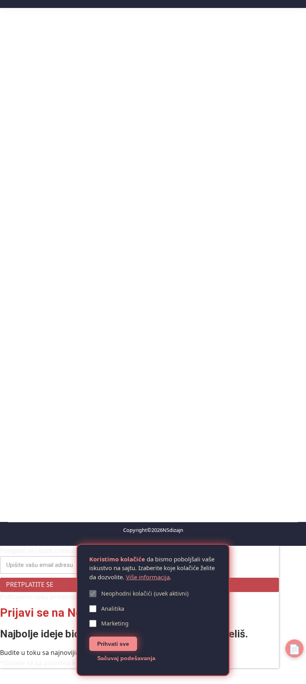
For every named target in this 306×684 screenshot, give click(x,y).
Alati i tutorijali (34, 172)
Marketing (115, 623)
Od (111, 172)
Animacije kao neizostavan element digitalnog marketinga (123, 159)
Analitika (112, 608)
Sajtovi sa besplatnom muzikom (76, 414)
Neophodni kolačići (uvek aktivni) (144, 593)
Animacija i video (72, 172)
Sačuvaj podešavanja (126, 658)
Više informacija (148, 577)
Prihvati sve (113, 644)
